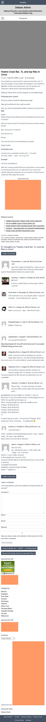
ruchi (21, 78)
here (2, 111)
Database (4, 594)
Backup (3, 591)
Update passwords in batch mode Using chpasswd (24, 221)
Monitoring (4, 601)
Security (15, 235)
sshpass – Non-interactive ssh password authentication (25, 228)
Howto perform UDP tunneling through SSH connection (25, 226)
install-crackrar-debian (7, 241)
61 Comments (29, 78)
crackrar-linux (19, 237)
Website (4, 527)
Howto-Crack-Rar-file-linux (15, 239)
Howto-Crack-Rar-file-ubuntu (32, 239)
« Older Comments (8, 254)
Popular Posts (37, 717)
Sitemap (28, 720)
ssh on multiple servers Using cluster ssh (20, 223)
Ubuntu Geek (5, 712)
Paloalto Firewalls (7, 611)
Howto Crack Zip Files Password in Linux (20, 231)
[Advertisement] (23, 45)
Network (4, 603)
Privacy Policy (19, 720)
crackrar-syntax (28, 237)
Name (3, 515)
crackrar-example (9, 237)
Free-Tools (4, 596)
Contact (16, 717)
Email (3, 521)
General (10, 235)
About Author (8, 717)
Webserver (5, 616)
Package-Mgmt (6, 608)
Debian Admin (23, 7)
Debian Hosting (26, 717)
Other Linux (5, 606)
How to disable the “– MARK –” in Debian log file (19, 548)
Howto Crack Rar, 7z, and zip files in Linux (20, 73)
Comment (5, 492)
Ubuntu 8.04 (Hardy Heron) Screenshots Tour (18, 553)
